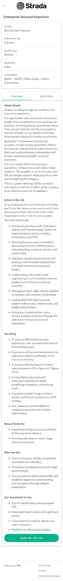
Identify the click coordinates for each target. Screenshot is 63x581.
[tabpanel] (31, 323)
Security (42, 570)
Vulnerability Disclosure (49, 576)
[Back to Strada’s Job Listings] (4, 6)
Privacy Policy (45, 565)
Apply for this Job (31, 537)
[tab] (16, 96)
